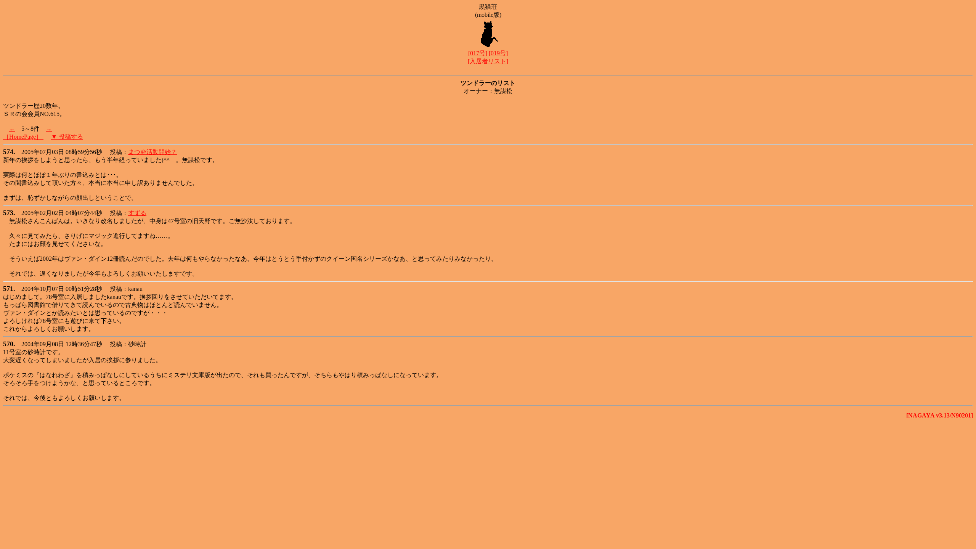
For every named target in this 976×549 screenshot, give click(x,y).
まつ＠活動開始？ (152, 152)
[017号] (477, 53)
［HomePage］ (23, 136)
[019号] (498, 53)
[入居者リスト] (488, 61)
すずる (137, 213)
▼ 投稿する (67, 136)
